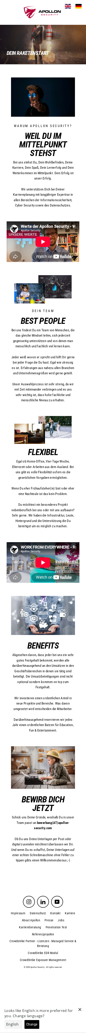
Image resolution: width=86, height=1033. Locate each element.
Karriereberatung (30, 927)
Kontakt (55, 913)
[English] (68, 6)
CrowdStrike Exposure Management (43, 960)
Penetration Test (56, 927)
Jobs (61, 920)
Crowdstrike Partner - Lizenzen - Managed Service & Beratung (42, 943)
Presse (49, 920)
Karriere (70, 913)
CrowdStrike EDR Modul (43, 953)
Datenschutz (38, 913)
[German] (78, 6)
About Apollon (31, 920)
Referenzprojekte (43, 934)
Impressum (18, 913)
